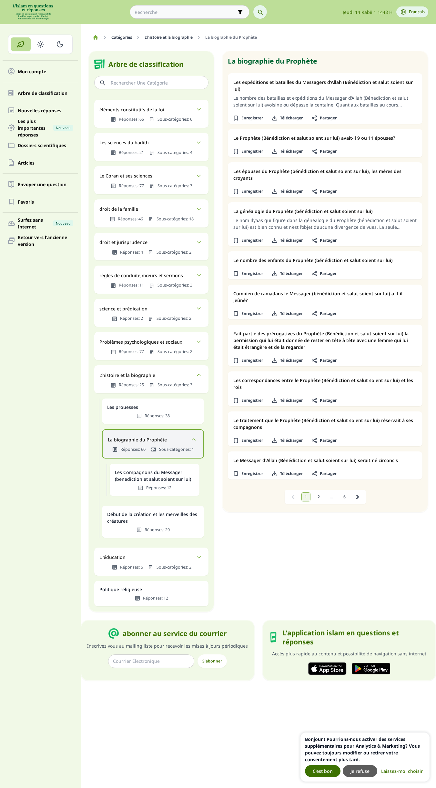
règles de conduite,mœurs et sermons (141, 275)
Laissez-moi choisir (402, 771)
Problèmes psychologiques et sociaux (140, 342)
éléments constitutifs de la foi (131, 109)
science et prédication (123, 309)
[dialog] (365, 757)
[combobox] (185, 12)
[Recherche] (260, 12)
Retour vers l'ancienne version (42, 240)
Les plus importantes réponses (44, 128)
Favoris (26, 202)
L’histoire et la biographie (127, 375)
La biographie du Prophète (137, 440)
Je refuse (360, 771)
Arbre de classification (42, 93)
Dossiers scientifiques (42, 145)
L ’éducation (112, 557)
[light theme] (40, 44)
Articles (26, 163)
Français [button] (417, 12)
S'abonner (212, 661)
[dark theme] (60, 44)
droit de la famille (118, 209)
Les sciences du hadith (124, 142)
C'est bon (323, 771)
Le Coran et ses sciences (125, 176)
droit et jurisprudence (123, 242)
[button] (248, 118)
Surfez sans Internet (44, 223)
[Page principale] (95, 37)
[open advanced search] (240, 11)
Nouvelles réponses (39, 110)
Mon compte (32, 71)
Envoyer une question (42, 184)
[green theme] (21, 44)
